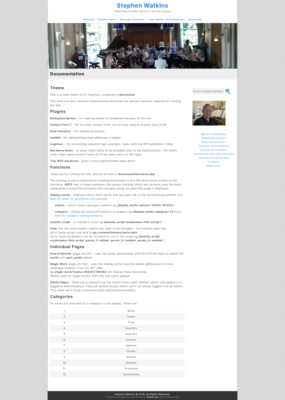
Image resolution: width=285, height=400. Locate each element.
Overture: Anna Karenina (213, 145)
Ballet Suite (214, 165)
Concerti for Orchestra (213, 149)
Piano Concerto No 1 (213, 142)
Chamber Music (106, 19)
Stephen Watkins (142, 5)
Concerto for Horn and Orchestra (213, 153)
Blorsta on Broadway (213, 134)
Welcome (89, 19)
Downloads (195, 19)
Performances (174, 19)
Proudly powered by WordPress (125, 397)
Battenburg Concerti (213, 138)
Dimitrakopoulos (169, 397)
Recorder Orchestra (132, 19)
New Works (156, 19)
